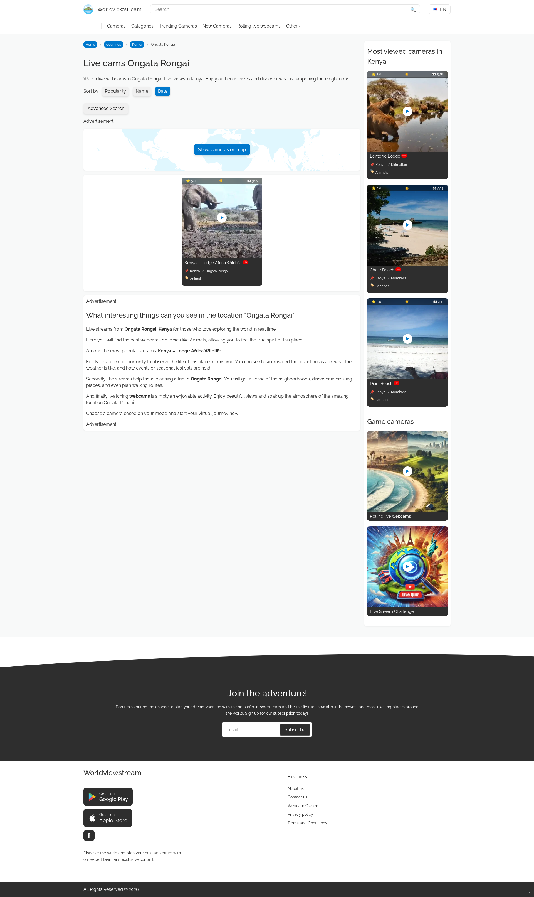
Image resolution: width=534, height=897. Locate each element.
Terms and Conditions (307, 823)
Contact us (297, 797)
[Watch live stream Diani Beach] (407, 377)
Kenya (137, 44)
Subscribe (295, 729)
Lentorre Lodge (388, 156)
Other (292, 26)
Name (142, 91)
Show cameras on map (222, 149)
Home (90, 44)
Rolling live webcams (259, 26)
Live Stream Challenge (392, 611)
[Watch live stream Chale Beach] (407, 264)
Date (162, 91)
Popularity (115, 91)
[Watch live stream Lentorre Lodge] (407, 150)
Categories (142, 26)
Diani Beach (384, 383)
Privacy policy (300, 814)
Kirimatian (399, 165)
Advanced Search (106, 108)
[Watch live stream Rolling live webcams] (407, 510)
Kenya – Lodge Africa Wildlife (215, 262)
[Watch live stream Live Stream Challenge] (407, 605)
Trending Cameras (178, 26)
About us (296, 788)
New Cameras (217, 26)
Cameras (116, 26)
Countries (113, 44)
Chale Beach (385, 269)
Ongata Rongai (217, 271)
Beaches (382, 286)
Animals (196, 279)
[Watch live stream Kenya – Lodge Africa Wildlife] (222, 256)
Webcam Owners (303, 805)
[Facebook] (89, 835)
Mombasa (399, 278)
